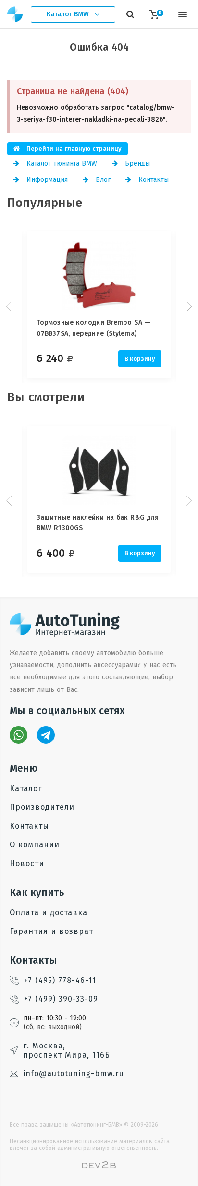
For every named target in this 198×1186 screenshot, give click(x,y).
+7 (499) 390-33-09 (61, 999)
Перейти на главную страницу (73, 148)
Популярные (45, 202)
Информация (46, 180)
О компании (35, 844)
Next (188, 306)
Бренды (136, 163)
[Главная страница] (15, 14)
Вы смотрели (46, 397)
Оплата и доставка (48, 912)
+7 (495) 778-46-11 (60, 980)
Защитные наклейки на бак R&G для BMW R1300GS (98, 522)
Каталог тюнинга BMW (60, 163)
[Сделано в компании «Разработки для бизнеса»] (99, 1166)
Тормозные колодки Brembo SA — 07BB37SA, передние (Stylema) (93, 328)
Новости (27, 863)
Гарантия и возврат (51, 931)
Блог (102, 180)
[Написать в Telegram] (46, 735)
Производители (42, 807)
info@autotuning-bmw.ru (73, 1073)
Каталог (26, 788)
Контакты (152, 180)
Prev (10, 306)
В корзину (139, 358)
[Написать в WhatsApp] (18, 735)
